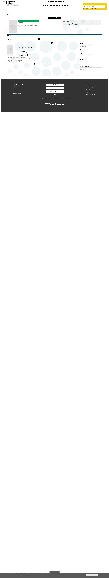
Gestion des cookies (55, 98)
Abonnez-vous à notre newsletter (55, 91)
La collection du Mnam (89, 87)
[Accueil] (15, 3)
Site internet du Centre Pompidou (91, 85)
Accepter (84, 574)
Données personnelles (48, 98)
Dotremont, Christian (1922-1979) (23, 25)
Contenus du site (93, 8)
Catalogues (86, 8)
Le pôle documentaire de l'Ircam (90, 94)
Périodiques (21, 22)
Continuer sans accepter (92, 574)
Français (23, 51)
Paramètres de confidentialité (54, 572)
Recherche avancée (103, 9)
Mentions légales (41, 98)
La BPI (87, 92)
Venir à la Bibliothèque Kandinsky (55, 84)
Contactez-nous (55, 88)
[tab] (54, 35)
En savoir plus (13, 576)
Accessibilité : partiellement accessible (64, 98)
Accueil (8, 14)
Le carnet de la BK (88, 89)
